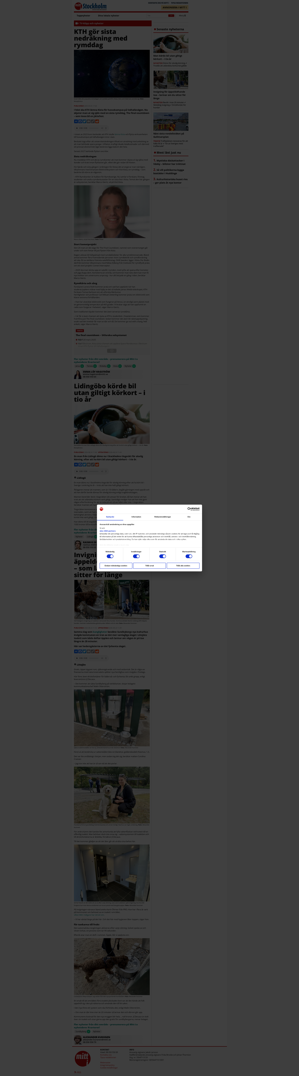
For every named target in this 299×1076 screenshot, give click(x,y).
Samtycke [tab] (110, 517)
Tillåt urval (149, 566)
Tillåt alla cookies (183, 566)
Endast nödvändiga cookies (116, 566)
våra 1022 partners (108, 531)
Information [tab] (136, 517)
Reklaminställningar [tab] (162, 517)
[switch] (136, 556)
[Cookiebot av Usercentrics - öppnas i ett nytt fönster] (189, 509)
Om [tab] (188, 517)
